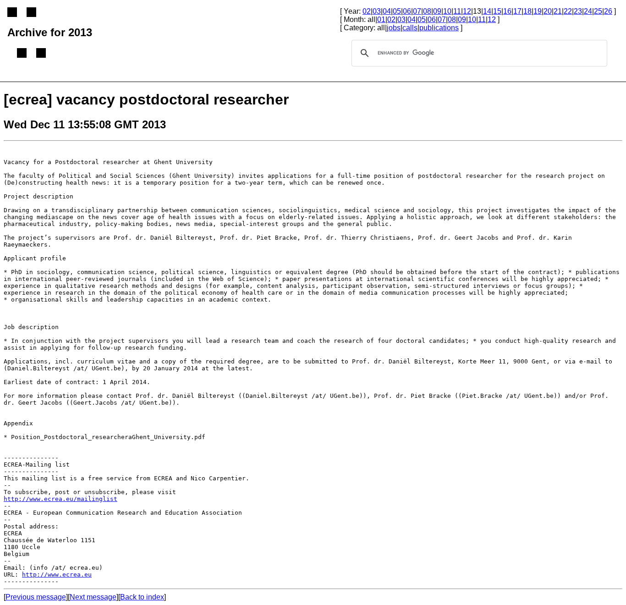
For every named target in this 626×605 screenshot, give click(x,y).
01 (381, 19)
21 (558, 11)
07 (417, 11)
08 (427, 11)
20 (548, 11)
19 (537, 11)
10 (447, 11)
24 (588, 11)
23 (578, 11)
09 (437, 11)
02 (366, 11)
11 (457, 11)
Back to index (142, 597)
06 (407, 11)
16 (507, 11)
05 (397, 11)
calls (409, 28)
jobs (394, 28)
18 (527, 11)
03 (377, 11)
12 (467, 11)
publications (439, 28)
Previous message (35, 597)
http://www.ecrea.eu (57, 574)
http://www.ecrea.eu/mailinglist (60, 498)
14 (487, 11)
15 (497, 11)
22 (568, 11)
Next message (93, 597)
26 (608, 11)
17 (517, 11)
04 (387, 11)
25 (598, 11)
